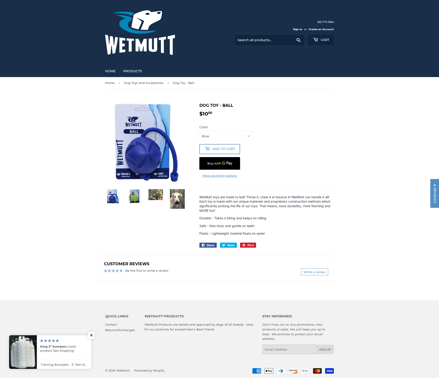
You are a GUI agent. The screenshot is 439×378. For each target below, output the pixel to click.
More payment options (220, 175)
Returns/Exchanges (120, 330)
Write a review (314, 272)
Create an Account (321, 29)
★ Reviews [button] (435, 193)
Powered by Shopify (149, 370)
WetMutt (123, 370)
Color (203, 127)
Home (110, 71)
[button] (91, 335)
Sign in (297, 29)
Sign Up (325, 349)
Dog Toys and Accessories (143, 83)
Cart (324, 40)
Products (132, 71)
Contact (111, 324)
